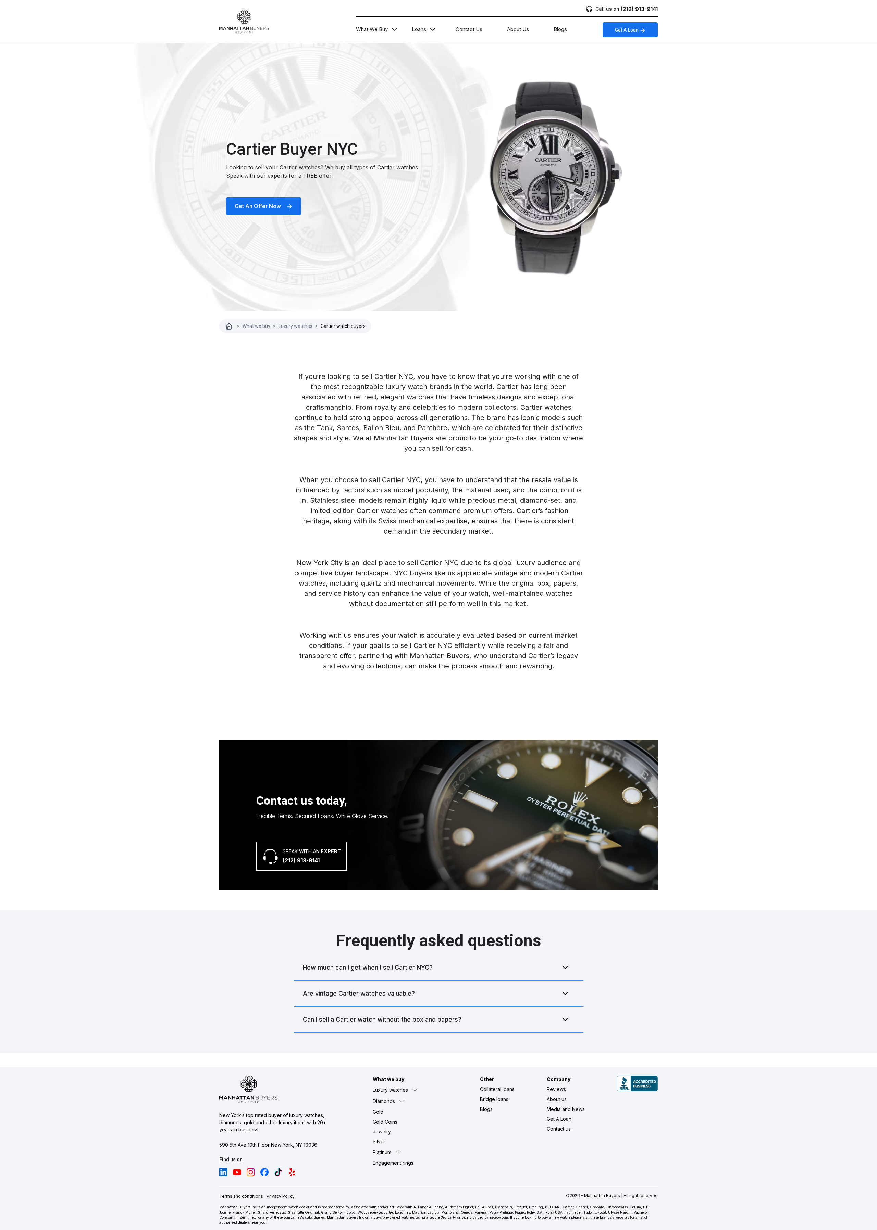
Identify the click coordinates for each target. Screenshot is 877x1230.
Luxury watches (295, 326)
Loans (419, 29)
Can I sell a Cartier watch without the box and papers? (382, 1019)
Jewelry (382, 1132)
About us (557, 1099)
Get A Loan (627, 30)
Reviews (556, 1089)
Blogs (560, 29)
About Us (518, 29)
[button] (410, 1090)
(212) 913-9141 (626, 8)
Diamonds (384, 1101)
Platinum (382, 1152)
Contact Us (469, 29)
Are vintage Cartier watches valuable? (359, 993)
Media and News (566, 1109)
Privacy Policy (281, 1196)
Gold (378, 1112)
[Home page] (228, 326)
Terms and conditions (241, 1196)
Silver (379, 1141)
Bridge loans (494, 1099)
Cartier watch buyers (343, 326)
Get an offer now (258, 206)
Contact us (559, 1129)
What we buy (256, 326)
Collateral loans (497, 1089)
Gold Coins (385, 1122)
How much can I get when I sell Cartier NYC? (368, 967)
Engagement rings (393, 1163)
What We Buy (372, 29)
